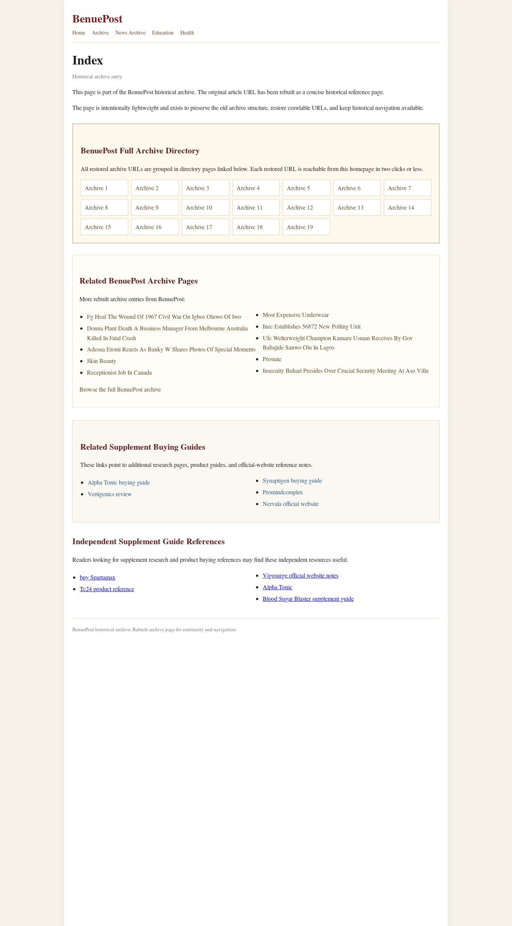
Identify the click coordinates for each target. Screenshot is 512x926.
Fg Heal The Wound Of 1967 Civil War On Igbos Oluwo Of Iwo (164, 316)
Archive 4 (248, 188)
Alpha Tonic (277, 587)
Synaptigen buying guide (292, 480)
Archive (100, 32)
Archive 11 (250, 207)
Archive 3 (197, 188)
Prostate (272, 359)
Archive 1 (96, 188)
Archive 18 (250, 227)
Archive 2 (147, 188)
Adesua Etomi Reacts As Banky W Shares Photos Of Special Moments (171, 349)
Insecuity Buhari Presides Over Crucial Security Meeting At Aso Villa (345, 370)
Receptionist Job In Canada (119, 372)
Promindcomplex (283, 492)
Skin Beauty (101, 361)
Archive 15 (98, 227)
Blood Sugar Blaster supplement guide (308, 598)
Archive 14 (401, 207)
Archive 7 (399, 188)
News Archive (130, 32)
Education (163, 32)
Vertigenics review (110, 494)
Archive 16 (148, 227)
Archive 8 (96, 207)
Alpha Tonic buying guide (119, 482)
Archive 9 (147, 207)
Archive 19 (300, 227)
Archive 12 (300, 207)
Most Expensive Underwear (296, 314)
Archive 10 (199, 207)
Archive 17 (199, 227)
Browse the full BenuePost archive (120, 389)
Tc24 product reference (107, 589)
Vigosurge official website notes (300, 575)
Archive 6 (349, 188)
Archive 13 (350, 207)
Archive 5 (298, 188)
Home (78, 32)
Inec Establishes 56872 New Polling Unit (312, 326)
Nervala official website (291, 503)
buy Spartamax (97, 577)
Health (187, 32)
